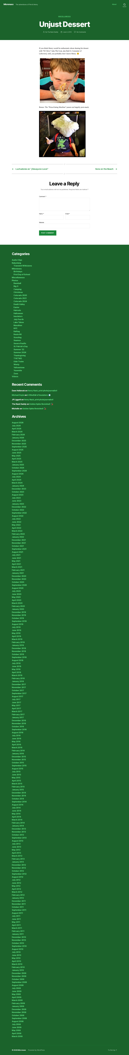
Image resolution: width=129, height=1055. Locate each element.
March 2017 (17, 711)
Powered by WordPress (36, 1050)
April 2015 (16, 781)
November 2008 (19, 1012)
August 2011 (17, 913)
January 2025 (18, 465)
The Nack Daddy (52, 32)
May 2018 (16, 669)
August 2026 (17, 423)
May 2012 (16, 886)
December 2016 (19, 720)
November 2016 (19, 723)
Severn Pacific (20, 343)
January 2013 (18, 862)
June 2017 (16, 702)
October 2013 (18, 835)
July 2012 (16, 880)
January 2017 (18, 717)
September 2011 (19, 910)
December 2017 (19, 684)
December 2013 (19, 829)
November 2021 (19, 543)
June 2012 (16, 883)
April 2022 (16, 528)
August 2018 (17, 660)
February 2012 (18, 895)
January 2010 (18, 970)
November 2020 (19, 579)
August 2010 (17, 949)
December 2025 (19, 441)
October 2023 (18, 492)
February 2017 (18, 714)
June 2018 (16, 666)
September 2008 (19, 1018)
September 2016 (19, 729)
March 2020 (17, 603)
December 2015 (19, 757)
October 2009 (18, 979)
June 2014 (16, 811)
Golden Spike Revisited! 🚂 (41, 404)
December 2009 (19, 973)
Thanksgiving (20, 355)
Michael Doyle (18, 395)
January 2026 (18, 438)
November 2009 (19, 976)
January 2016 (18, 753)
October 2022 (18, 510)
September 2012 (19, 874)
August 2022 (17, 516)
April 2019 (16, 636)
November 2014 (19, 796)
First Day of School (22, 274)
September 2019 (19, 621)
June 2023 (16, 501)
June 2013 (16, 847)
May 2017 (16, 705)
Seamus (17, 340)
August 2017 (17, 696)
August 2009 (18, 985)
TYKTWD (18, 358)
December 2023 (19, 489)
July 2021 (16, 555)
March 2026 (17, 432)
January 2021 (18, 573)
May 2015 (16, 778)
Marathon (18, 325)
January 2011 (18, 934)
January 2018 (18, 681)
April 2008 (16, 1033)
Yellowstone (19, 367)
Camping (18, 289)
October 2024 (18, 468)
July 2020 (16, 591)
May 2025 (16, 456)
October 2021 (18, 546)
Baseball (17, 283)
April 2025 (16, 459)
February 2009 (18, 1003)
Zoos (16, 373)
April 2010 (16, 961)
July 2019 (16, 627)
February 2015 (18, 787)
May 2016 (16, 741)
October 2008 (18, 1015)
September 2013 (19, 838)
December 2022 (19, 507)
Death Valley (19, 304)
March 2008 (17, 1036)
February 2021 (18, 570)
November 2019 (19, 615)
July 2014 (16, 808)
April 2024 (16, 480)
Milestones (17, 269)
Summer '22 (19, 349)
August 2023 (17, 495)
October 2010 (18, 943)
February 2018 (18, 678)
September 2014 (19, 802)
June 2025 (16, 453)
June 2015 (16, 775)
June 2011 (16, 919)
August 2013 (17, 841)
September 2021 (19, 549)
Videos (15, 376)
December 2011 (19, 901)
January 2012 (18, 898)
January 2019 (18, 645)
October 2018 (18, 654)
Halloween (18, 313)
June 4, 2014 (67, 32)
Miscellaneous (64, 16)
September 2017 (19, 693)
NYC (15, 328)
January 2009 (18, 1006)
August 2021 (17, 552)
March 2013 (17, 856)
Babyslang (16, 263)
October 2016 (18, 726)
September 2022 (19, 513)
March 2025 (17, 462)
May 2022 (16, 525)
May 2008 (16, 1030)
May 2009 (16, 994)
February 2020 (18, 606)
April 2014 (16, 817)
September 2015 (19, 766)
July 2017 (16, 699)
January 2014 (18, 826)
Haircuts (17, 310)
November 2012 (19, 868)
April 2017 (16, 708)
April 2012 (16, 889)
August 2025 (17, 450)
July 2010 (16, 952)
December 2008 (19, 1009)
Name (41, 214)
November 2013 (19, 832)
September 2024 (19, 471)
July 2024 (16, 477)
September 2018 (19, 657)
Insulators (18, 316)
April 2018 (16, 672)
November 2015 (19, 760)
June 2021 (16, 558)
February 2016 (18, 751)
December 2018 (19, 648)
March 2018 (17, 675)
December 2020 (19, 576)
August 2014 (17, 805)
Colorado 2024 (20, 301)
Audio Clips (17, 260)
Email (67, 214)
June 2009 (16, 991)
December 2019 (19, 612)
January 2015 (18, 790)
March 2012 (17, 892)
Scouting (18, 337)
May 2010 (16, 958)
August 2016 (17, 732)
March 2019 (17, 639)
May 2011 (16, 922)
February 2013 (18, 859)
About (114, 4)
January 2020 (18, 609)
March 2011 (17, 928)
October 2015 (18, 763)
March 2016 (17, 747)
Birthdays (18, 271)
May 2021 (16, 561)
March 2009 (17, 1000)
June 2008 (16, 1027)
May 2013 (16, 850)
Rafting (17, 331)
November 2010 (19, 940)
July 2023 (16, 498)
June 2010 (16, 955)
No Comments (81, 32)
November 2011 (19, 904)
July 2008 (16, 1024)
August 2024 (17, 474)
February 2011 (18, 931)
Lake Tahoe (19, 322)
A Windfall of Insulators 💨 (38, 395)
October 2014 (18, 799)
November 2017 (19, 687)
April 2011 (16, 925)
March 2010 (17, 964)
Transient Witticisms (23, 266)
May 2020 (16, 597)
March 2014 (17, 820)
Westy (16, 364)
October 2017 (18, 690)
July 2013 (16, 844)
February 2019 (18, 642)
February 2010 (18, 967)
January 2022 (18, 537)
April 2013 (16, 853)
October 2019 (18, 618)
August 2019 (17, 624)
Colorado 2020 (20, 295)
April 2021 (16, 564)
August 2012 (17, 877)
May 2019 (16, 633)
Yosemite (18, 370)
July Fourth (19, 319)
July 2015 (16, 772)
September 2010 (19, 946)
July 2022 (16, 519)
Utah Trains (19, 361)
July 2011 (16, 916)
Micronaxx (9, 4)
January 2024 (18, 486)
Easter (16, 307)
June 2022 (16, 522)
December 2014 (19, 793)
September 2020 (19, 585)
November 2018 (19, 651)
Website (41, 222)
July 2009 (16, 988)
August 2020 (17, 588)
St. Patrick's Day (21, 346)
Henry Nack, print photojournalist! (42, 391)
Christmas (18, 292)
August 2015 (17, 769)
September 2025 (19, 447)
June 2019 (16, 630)
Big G (16, 286)
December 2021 (19, 540)
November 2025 (19, 444)
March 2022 (17, 531)
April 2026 (16, 429)
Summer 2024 (20, 352)
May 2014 (16, 814)
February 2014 (18, 823)
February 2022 (18, 534)
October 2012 (18, 871)
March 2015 (17, 784)
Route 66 (18, 334)
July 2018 (16, 663)
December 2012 (19, 865)
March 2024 (17, 483)
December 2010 (19, 937)
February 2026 (18, 435)
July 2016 (16, 735)
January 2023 (18, 504)
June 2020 (16, 594)
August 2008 (18, 1021)
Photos (15, 280)
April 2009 (16, 997)
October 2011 (18, 907)
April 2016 (16, 745)
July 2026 (16, 426)
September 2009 (19, 982)
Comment (42, 196)
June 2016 (16, 738)
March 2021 (17, 567)
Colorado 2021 (20, 298)
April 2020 (16, 600)
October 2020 (18, 582)
